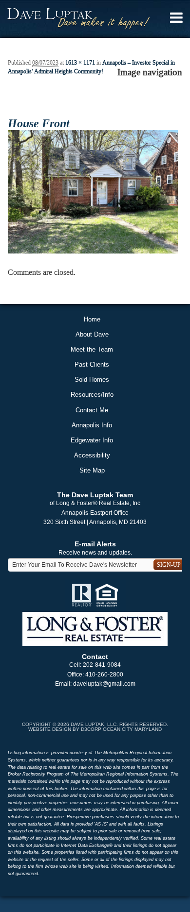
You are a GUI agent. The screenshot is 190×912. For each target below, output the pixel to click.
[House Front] (93, 191)
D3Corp (91, 729)
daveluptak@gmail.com (104, 683)
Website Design (49, 729)
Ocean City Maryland (132, 729)
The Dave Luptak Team (95, 495)
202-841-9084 (102, 664)
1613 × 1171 (80, 62)
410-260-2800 (104, 674)
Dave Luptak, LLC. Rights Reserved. (119, 724)
